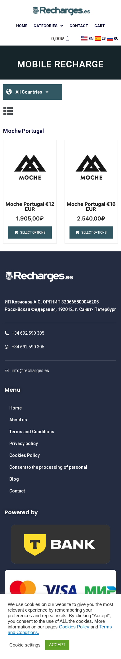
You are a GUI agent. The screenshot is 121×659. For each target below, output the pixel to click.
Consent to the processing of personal (48, 467)
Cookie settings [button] (25, 644)
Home (21, 26)
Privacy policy (23, 443)
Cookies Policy (24, 455)
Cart (99, 26)
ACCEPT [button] (57, 644)
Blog (14, 479)
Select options (33, 232)
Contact (78, 26)
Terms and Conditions (31, 431)
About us (18, 419)
